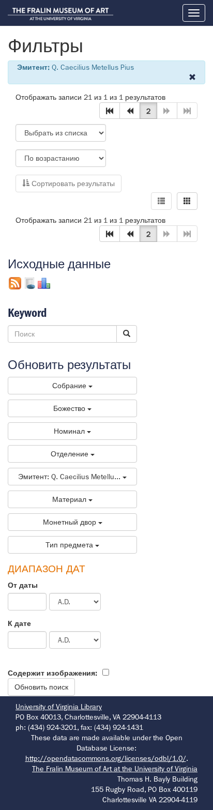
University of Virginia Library (59, 706)
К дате (19, 623)
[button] (109, 110)
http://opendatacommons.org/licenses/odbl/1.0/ (105, 758)
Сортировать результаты (72, 183)
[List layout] (161, 201)
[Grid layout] (187, 201)
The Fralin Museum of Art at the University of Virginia (114, 768)
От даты (23, 585)
